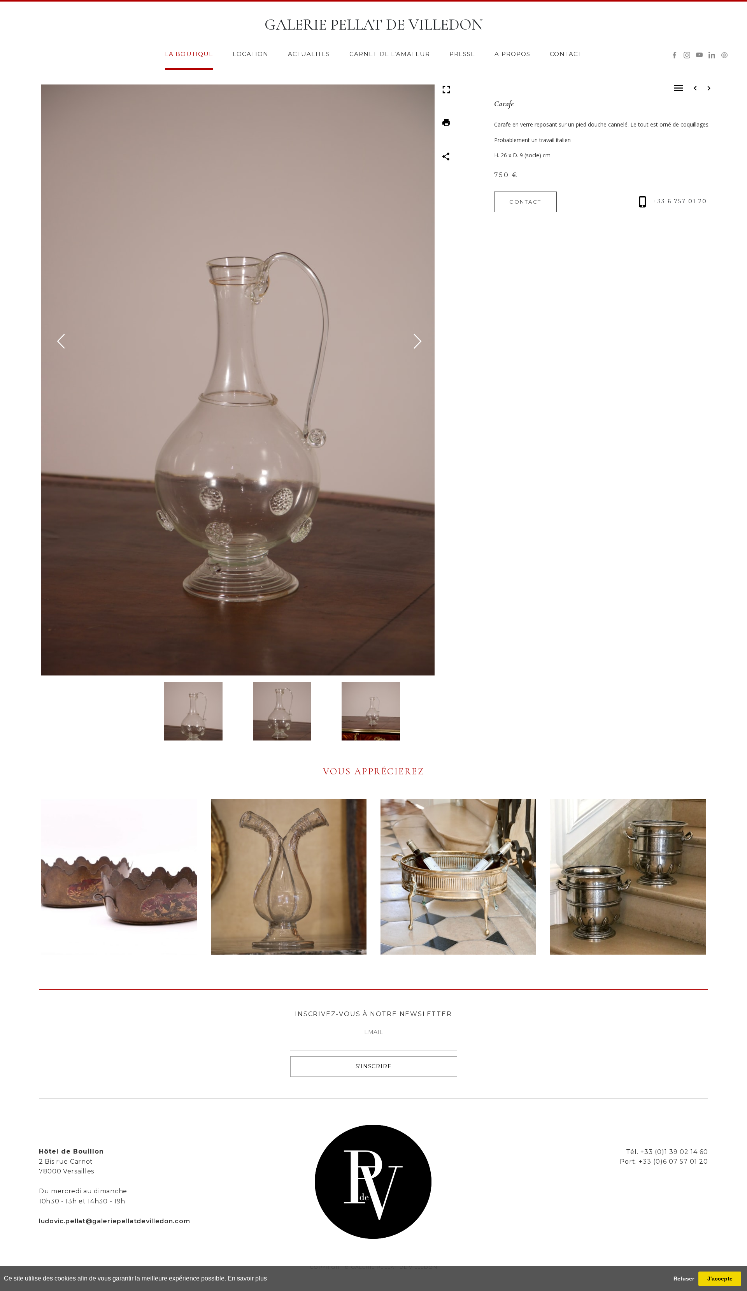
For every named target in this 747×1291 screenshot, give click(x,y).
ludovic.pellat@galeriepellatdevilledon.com (114, 1221)
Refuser (683, 1278)
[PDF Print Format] (446, 121)
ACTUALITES (309, 54)
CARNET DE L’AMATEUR (389, 54)
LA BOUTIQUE (189, 54)
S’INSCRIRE (374, 1066)
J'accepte (720, 1278)
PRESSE (462, 54)
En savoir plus (247, 1278)
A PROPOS (512, 54)
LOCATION (250, 54)
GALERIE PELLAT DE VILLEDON (374, 24)
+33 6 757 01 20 (679, 201)
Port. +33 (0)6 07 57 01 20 (664, 1161)
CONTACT (566, 54)
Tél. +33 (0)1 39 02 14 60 (667, 1152)
